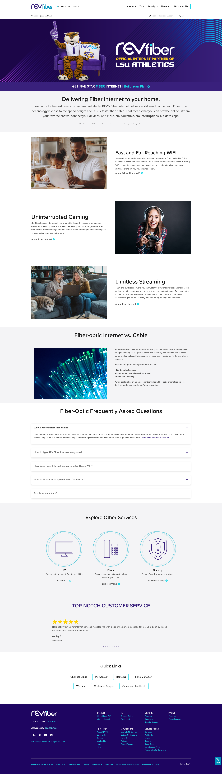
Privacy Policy (61, 765)
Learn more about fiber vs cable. (155, 437)
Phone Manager (143, 677)
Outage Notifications (129, 735)
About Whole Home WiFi (127, 173)
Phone (164, 6)
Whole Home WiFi (104, 716)
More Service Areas (152, 747)
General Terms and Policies (42, 765)
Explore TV (62, 580)
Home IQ (121, 677)
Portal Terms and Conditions (127, 765)
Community (101, 735)
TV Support (125, 719)
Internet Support (103, 719)
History (100, 747)
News (99, 744)
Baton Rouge (150, 744)
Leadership (101, 741)
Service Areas (152, 729)
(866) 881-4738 (46, 16)
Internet (130, 6)
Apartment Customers (150, 765)
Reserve (148, 741)
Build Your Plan (181, 6)
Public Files (109, 765)
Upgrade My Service (129, 732)
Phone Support (175, 719)
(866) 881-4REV (37, 728)
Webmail (81, 686)
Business (77, 6)
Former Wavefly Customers (155, 750)
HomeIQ (124, 738)
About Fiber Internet (41, 239)
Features (148, 716)
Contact (34, 16)
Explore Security (156, 580)
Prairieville (149, 735)
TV (141, 6)
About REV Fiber (103, 732)
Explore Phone (109, 583)
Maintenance (96, 765)
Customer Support (166, 16)
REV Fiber (102, 729)
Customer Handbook (134, 686)
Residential (64, 6)
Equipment (149, 719)
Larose (147, 738)
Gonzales (148, 732)
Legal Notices (74, 765)
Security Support (151, 722)
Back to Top (184, 764)
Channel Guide (78, 677)
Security (151, 6)
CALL (218, 761)
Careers (100, 738)
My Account (183, 16)
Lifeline (86, 765)
